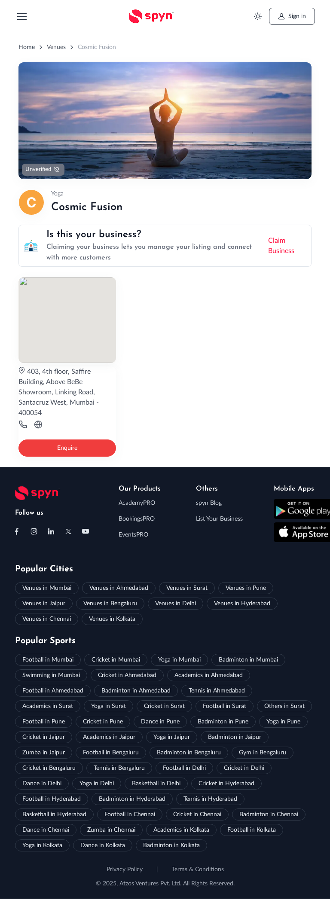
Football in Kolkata (251, 830)
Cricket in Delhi (244, 768)
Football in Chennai (129, 814)
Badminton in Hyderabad (132, 799)
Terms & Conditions (198, 869)
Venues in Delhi (175, 604)
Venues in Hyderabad (242, 604)
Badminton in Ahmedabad (136, 691)
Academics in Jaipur (109, 737)
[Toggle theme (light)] (258, 16)
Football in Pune (43, 722)
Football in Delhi (184, 768)
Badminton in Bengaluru (189, 753)
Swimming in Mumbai (51, 675)
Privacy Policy (125, 869)
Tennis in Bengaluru (119, 768)
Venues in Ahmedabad (118, 588)
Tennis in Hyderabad (210, 799)
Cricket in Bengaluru (49, 768)
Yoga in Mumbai (179, 660)
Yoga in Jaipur (171, 737)
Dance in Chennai (45, 830)
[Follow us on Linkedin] (51, 531)
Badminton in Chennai (268, 814)
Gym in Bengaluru (262, 753)
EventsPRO (133, 535)
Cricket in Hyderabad (226, 784)
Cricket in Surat (164, 706)
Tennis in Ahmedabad (217, 691)
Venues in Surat (187, 588)
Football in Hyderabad (51, 799)
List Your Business (219, 519)
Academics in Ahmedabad (208, 675)
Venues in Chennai (46, 619)
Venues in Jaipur (43, 604)
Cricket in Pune (103, 722)
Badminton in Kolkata (171, 845)
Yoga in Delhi (96, 784)
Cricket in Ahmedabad (127, 675)
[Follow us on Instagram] (34, 531)
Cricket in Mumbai (116, 660)
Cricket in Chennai (197, 814)
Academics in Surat (47, 706)
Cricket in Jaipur (43, 737)
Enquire (67, 448)
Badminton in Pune (223, 722)
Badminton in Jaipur (234, 737)
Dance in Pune (160, 722)
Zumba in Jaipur (43, 753)
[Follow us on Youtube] (85, 531)
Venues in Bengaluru (110, 604)
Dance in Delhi (41, 784)
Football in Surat (224, 706)
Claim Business (281, 245)
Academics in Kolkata (181, 830)
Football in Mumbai (47, 660)
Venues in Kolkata (112, 619)
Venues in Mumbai (46, 588)
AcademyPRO (137, 503)
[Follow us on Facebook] (16, 531)
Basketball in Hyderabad (54, 814)
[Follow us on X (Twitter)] (68, 531)
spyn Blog (209, 503)
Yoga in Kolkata (42, 845)
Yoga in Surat (108, 706)
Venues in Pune (246, 588)
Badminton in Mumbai (248, 660)
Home (26, 47)
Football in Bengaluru (111, 753)
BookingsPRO (137, 519)
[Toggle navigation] (21, 16)
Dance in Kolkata (102, 845)
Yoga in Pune (283, 722)
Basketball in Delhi (156, 784)
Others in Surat (284, 706)
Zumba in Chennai (111, 830)
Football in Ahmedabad (52, 691)
